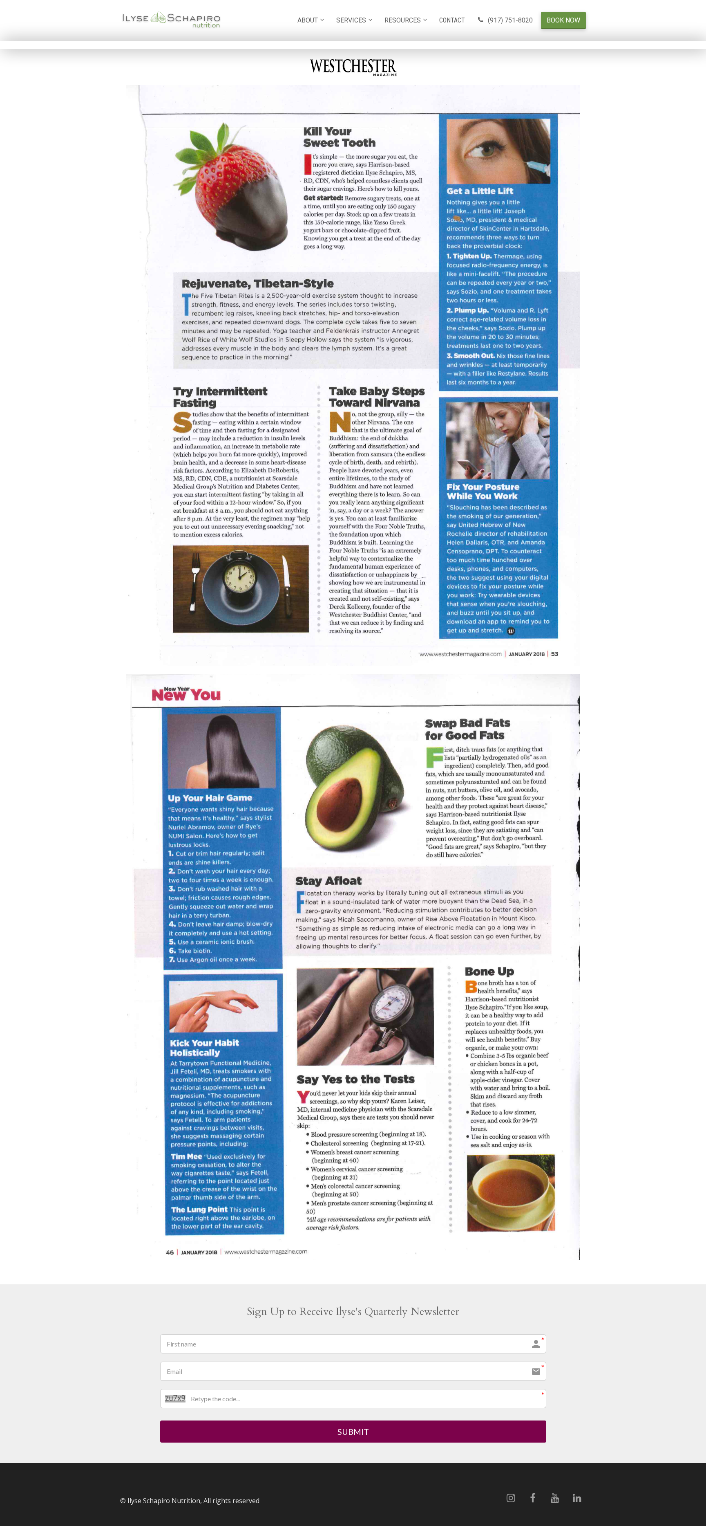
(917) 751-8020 (510, 20)
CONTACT (452, 20)
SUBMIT (353, 1431)
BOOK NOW (563, 20)
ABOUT (307, 20)
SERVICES (351, 20)
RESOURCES (402, 20)
